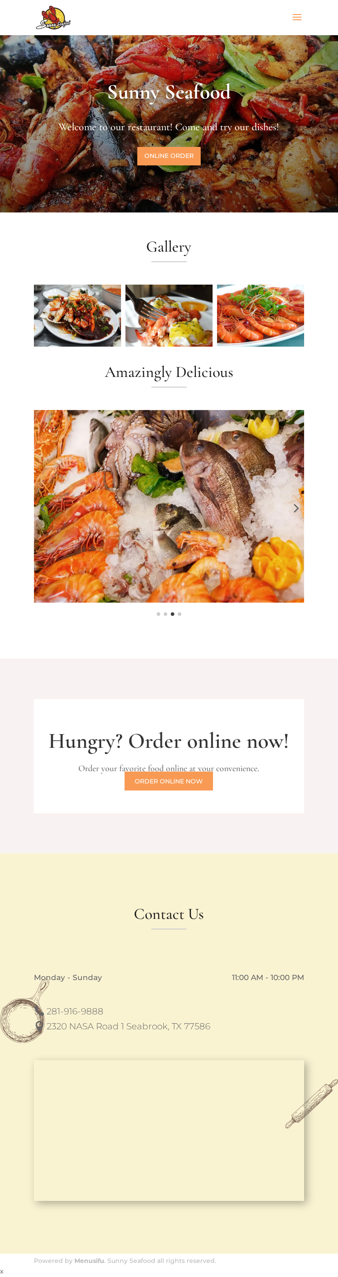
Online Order (169, 156)
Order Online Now (169, 781)
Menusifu (89, 1261)
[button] (42, 508)
